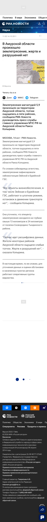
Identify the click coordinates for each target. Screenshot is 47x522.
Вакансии (7, 437)
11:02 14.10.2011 (9, 36)
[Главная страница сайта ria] (15, 23)
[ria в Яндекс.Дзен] (16, 407)
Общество (17, 422)
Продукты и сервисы (36, 426)
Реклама (21, 426)
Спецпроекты (9, 426)
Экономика (29, 422)
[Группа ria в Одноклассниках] (34, 407)
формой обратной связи (33, 490)
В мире (39, 422)
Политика (7, 422)
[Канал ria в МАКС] (7, 407)
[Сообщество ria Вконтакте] (25, 407)
